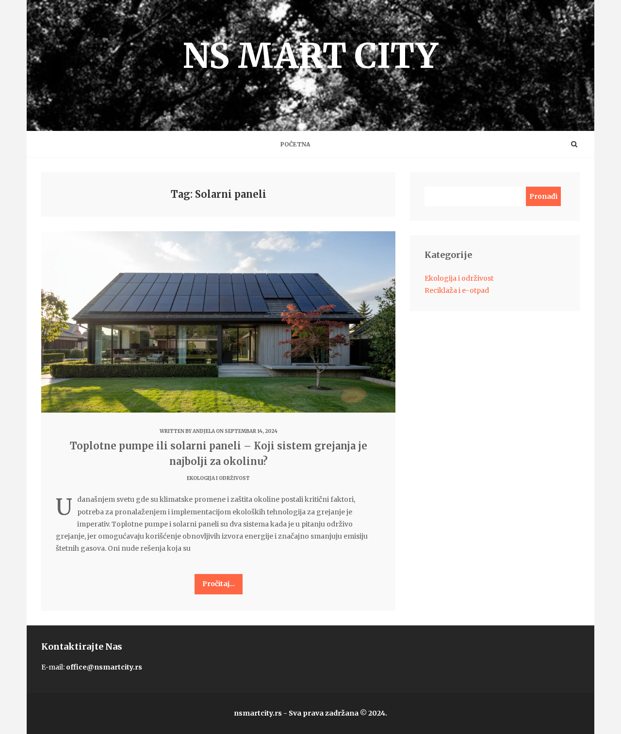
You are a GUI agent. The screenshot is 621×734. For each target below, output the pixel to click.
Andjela (204, 431)
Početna (295, 144)
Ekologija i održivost (218, 478)
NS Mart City (310, 55)
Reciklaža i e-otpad (457, 290)
